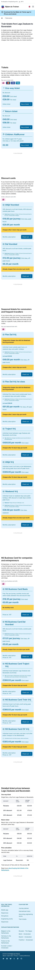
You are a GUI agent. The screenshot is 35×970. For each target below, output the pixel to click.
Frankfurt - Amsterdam (26, 940)
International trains (24, 911)
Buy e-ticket (25, 104)
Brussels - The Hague (25, 931)
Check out (25, 237)
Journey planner (24, 908)
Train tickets (22, 919)
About (4, 955)
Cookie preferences (24, 955)
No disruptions (4, 1)
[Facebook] (7, 958)
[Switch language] (29, 6)
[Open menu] (33, 6)
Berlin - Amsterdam (25, 934)
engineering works (13, 1)
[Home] (2, 18)
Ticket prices (8, 18)
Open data (10, 955)
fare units (14, 865)
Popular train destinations (10, 927)
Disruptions (4, 916)
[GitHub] (21, 958)
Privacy (16, 955)
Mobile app (4, 910)
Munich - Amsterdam (25, 937)
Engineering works (7, 919)
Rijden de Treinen (15, 954)
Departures (4, 913)
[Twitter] (3, 958)
